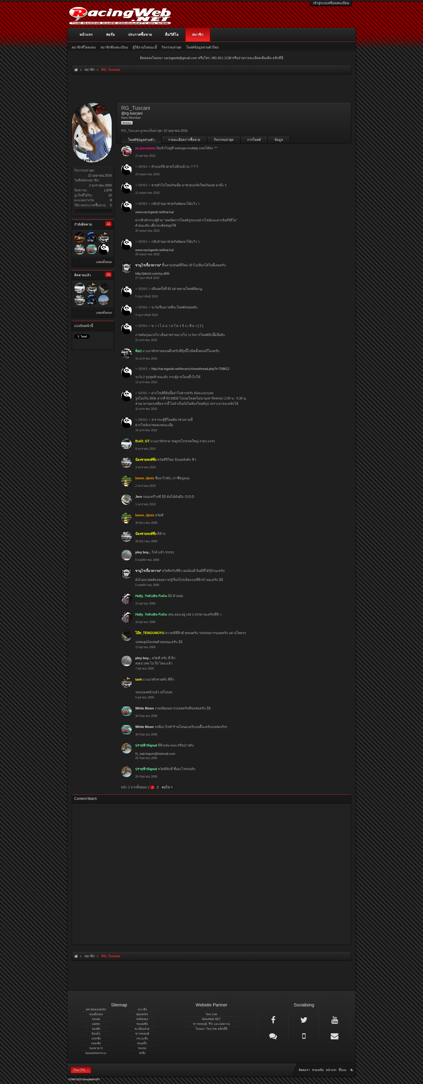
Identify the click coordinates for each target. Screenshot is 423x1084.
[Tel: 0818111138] (304, 1035)
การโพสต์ (254, 140)
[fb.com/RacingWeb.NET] (273, 1019)
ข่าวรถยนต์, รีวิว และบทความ (211, 1024)
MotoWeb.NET (211, 1019)
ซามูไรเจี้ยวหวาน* (148, 265)
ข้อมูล (279, 140)
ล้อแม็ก (95, 1033)
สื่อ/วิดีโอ (172, 34)
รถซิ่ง (142, 1053)
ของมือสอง (96, 1014)
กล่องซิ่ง (96, 1043)
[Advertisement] (208, 872)
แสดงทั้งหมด (104, 262)
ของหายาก (96, 1048)
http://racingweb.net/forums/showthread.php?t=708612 (190, 369)
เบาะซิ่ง (142, 1009)
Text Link (211, 1014)
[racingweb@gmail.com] (334, 1035)
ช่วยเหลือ (318, 1070)
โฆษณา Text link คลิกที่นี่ (211, 1028)
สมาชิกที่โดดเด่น (84, 47)
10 (108, 274)
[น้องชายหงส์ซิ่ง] (79, 249)
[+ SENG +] (103, 249)
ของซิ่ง (96, 1028)
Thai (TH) (79, 1070)
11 (108, 224)
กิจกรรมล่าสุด (224, 140)
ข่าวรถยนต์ (142, 1033)
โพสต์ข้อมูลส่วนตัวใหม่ (202, 47)
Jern (138, 496)
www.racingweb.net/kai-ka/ (154, 212)
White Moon (144, 708)
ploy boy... (143, 552)
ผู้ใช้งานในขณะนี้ (145, 47)
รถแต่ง (96, 1019)
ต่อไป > (167, 787)
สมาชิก (197, 34)
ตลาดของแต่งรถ (96, 1009)
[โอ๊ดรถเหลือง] (103, 300)
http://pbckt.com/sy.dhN (152, 273)
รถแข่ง (142, 1048)
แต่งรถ (96, 1024)
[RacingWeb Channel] (334, 1019)
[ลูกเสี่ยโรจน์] (91, 237)
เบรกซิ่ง (96, 1038)
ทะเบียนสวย (142, 1028)
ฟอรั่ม (110, 34)
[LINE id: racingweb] (273, 1035)
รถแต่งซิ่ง (142, 1024)
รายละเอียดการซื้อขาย (184, 140)
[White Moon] (91, 249)
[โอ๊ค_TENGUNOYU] (103, 288)
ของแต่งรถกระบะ (96, 1053)
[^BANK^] (79, 237)
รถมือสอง (142, 1019)
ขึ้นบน (342, 1070)
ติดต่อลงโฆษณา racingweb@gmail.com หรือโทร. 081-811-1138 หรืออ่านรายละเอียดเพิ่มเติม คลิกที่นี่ (211, 58)
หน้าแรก (86, 34)
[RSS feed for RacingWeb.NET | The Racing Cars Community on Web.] (352, 1065)
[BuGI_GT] (79, 288)
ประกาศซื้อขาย (140, 34)
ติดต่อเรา (304, 1070)
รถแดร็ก (142, 1043)
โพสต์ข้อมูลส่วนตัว (141, 140)
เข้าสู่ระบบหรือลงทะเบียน (331, 3)
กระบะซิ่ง (142, 1038)
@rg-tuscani (132, 113)
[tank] (103, 237)
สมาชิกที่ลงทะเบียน (114, 47)
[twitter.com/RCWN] (304, 1019)
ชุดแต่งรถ (142, 1014)
